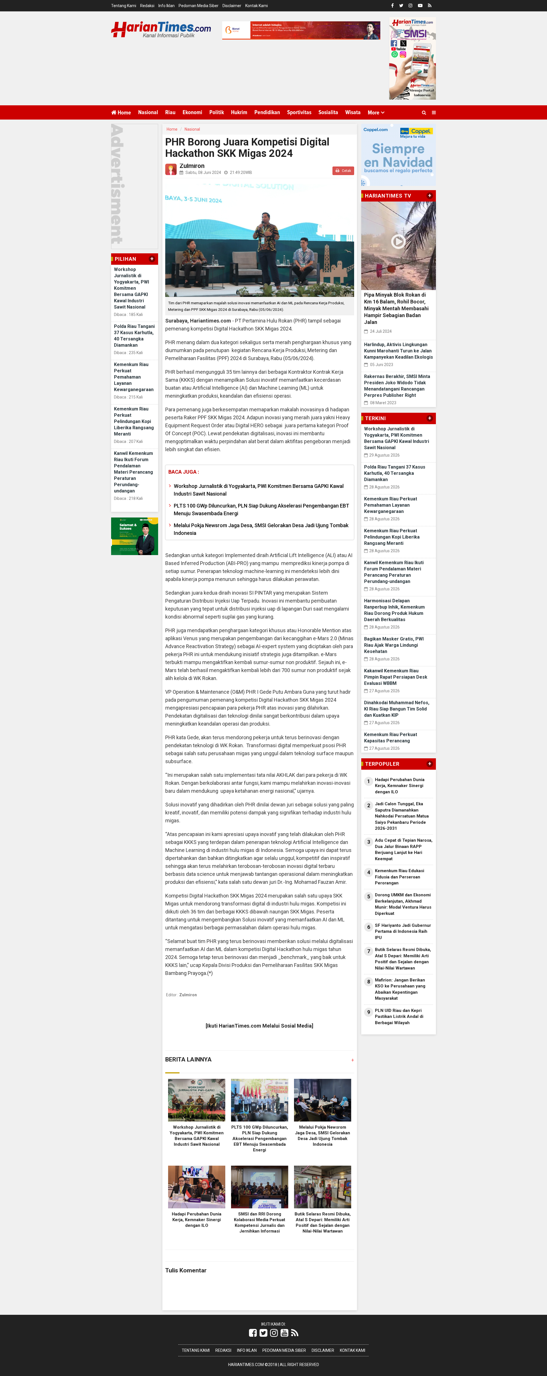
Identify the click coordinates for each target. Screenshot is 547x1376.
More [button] (373, 113)
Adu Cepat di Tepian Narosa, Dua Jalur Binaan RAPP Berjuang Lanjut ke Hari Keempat (403, 849)
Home (124, 113)
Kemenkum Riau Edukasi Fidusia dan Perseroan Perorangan (399, 877)
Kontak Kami (256, 5)
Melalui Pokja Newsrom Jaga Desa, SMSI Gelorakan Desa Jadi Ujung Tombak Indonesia (261, 529)
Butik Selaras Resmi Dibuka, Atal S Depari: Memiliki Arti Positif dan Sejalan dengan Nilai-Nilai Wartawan (403, 958)
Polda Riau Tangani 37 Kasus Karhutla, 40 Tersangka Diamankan (394, 473)
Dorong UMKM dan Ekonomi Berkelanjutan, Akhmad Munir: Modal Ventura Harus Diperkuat (403, 904)
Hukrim (239, 112)
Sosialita (328, 112)
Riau (170, 112)
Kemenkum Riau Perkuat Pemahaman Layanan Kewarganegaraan (134, 377)
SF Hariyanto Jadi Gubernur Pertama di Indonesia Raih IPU (403, 931)
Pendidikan (267, 112)
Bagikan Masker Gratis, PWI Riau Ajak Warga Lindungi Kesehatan (394, 645)
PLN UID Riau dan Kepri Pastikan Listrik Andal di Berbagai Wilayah (399, 1016)
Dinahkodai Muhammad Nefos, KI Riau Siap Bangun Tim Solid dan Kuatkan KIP (396, 709)
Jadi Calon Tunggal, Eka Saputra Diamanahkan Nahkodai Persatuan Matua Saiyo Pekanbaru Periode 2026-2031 (402, 816)
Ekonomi (192, 112)
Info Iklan (166, 5)
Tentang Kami (123, 5)
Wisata (353, 112)
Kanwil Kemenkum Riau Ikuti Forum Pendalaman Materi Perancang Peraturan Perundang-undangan (133, 472)
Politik (216, 112)
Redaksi (147, 5)
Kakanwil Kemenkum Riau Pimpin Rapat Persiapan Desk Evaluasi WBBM (395, 677)
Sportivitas (299, 112)
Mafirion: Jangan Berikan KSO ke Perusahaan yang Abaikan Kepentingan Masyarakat (400, 989)
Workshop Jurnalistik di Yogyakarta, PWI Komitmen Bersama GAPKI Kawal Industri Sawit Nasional (131, 288)
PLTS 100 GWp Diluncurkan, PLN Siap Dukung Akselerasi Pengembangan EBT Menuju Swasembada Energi (261, 509)
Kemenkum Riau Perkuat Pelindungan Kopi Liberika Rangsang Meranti (134, 421)
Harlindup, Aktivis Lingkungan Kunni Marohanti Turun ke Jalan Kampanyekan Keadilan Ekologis (398, 351)
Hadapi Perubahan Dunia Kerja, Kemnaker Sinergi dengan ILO (196, 1219)
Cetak (346, 171)
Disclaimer (232, 5)
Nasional (148, 112)
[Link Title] (253, 1333)
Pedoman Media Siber (199, 5)
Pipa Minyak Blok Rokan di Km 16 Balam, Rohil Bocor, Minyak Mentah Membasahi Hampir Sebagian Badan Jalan (396, 308)
